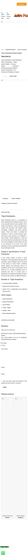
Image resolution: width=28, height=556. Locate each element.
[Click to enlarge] (3, 44)
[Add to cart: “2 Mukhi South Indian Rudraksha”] (3, 513)
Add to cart (13, 76)
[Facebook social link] (2, 206)
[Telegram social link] (8, 206)
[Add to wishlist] (10, 400)
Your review (4, 349)
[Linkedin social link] (6, 206)
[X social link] (4, 206)
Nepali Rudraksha (10, 49)
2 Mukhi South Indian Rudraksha (7, 516)
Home (3, 49)
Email (3, 374)
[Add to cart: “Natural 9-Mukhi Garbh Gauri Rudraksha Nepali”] (16, 513)
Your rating (3, 343)
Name (3, 367)
